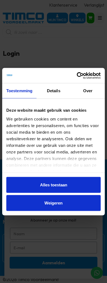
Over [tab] (87, 90)
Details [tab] (53, 90)
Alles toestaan (53, 185)
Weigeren (53, 202)
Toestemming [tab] (19, 90)
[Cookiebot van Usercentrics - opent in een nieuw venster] (77, 75)
